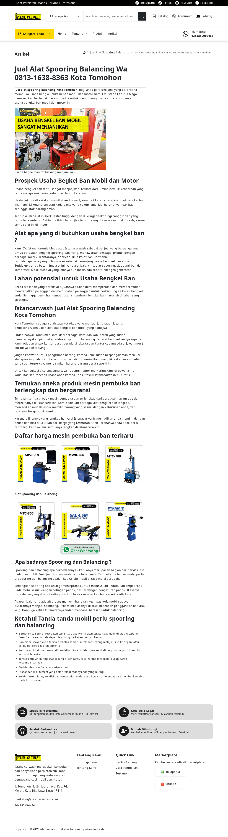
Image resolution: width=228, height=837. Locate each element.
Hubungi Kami (87, 762)
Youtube (186, 3)
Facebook (206, 3)
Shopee (171, 784)
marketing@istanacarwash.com (36, 799)
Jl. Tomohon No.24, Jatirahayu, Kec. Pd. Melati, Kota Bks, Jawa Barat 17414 (41, 788)
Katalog (163, 16)
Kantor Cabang (126, 762)
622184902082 (25, 805)
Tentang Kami (86, 768)
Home (62, 34)
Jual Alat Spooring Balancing (109, 52)
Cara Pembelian (127, 768)
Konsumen (184, 16)
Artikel (112, 34)
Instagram (147, 3)
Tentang (78, 34)
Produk (97, 34)
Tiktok (167, 3)
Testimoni (122, 773)
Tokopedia (173, 772)
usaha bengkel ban (28, 103)
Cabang (206, 16)
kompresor (22, 270)
